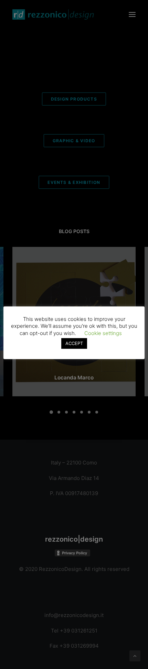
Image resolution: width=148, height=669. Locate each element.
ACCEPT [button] (74, 343)
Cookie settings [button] (103, 333)
